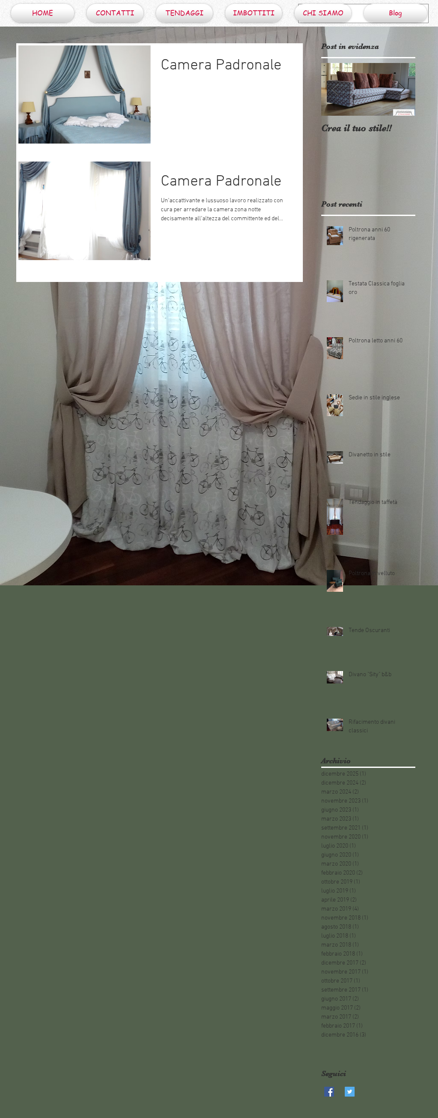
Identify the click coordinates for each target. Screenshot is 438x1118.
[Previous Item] (335, 89)
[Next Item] (401, 89)
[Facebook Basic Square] (329, 1092)
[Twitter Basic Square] (350, 1092)
